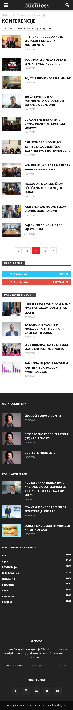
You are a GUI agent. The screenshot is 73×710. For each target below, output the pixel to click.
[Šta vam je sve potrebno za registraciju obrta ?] (11, 511)
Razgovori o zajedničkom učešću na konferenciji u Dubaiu (43, 188)
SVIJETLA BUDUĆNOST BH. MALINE (47, 78)
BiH (4, 555)
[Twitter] (47, 691)
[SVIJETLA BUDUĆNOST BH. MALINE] (11, 82)
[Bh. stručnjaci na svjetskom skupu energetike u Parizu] (11, 349)
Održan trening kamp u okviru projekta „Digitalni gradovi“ (44, 123)
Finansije (8, 584)
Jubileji (41, 28)
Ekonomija (9, 567)
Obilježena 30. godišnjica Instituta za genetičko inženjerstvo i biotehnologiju (47, 146)
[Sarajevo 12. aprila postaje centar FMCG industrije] (11, 64)
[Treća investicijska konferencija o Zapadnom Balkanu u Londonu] (11, 101)
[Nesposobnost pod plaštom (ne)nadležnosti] (11, 438)
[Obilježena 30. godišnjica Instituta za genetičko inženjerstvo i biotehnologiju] (11, 147)
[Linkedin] (36, 691)
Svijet (6, 590)
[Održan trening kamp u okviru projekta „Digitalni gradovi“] (11, 124)
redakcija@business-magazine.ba (47, 665)
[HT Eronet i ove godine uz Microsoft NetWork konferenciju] (11, 41)
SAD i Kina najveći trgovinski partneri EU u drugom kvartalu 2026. (46, 367)
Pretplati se (60, 282)
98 (44, 250)
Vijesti (6, 561)
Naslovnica (8, 15)
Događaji (8, 579)
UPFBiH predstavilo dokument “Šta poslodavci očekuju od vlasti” (47, 308)
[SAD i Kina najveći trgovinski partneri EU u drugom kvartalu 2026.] (11, 368)
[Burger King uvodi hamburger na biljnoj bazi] (11, 530)
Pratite (63, 273)
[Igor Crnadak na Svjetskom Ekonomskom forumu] (11, 211)
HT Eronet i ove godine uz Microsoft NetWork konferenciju (44, 41)
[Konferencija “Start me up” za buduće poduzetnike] (11, 170)
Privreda (8, 596)
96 (27, 250)
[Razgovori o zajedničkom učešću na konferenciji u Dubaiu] (11, 188)
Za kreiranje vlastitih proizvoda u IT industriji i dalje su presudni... (44, 328)
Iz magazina (10, 573)
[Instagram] (26, 691)
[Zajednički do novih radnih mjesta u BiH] (11, 230)
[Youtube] (58, 691)
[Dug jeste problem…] (11, 457)
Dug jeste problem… (40, 453)
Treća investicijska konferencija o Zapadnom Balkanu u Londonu (44, 101)
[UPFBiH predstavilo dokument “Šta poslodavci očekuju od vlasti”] (11, 309)
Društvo (9, 28)
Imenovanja (25, 28)
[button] (67, 5)
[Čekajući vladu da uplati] (11, 420)
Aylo (65, 705)
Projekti (7, 602)
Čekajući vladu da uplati (43, 415)
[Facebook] (15, 691)
